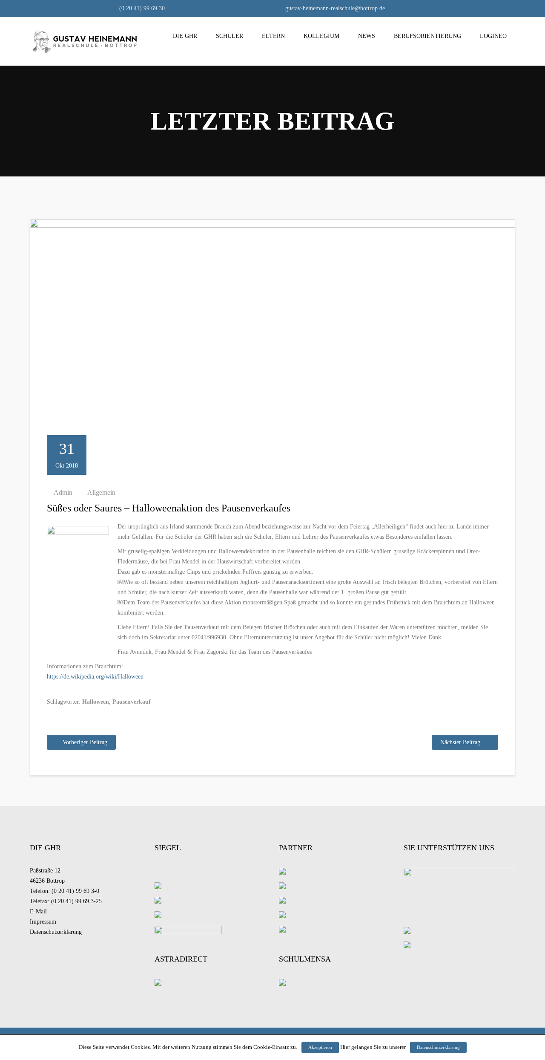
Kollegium (321, 36)
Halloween (95, 702)
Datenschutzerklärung (56, 932)
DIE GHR (185, 36)
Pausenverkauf (131, 702)
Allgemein (101, 492)
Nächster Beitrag (460, 742)
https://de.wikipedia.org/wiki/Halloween (95, 676)
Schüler (229, 36)
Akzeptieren (320, 1047)
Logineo (493, 36)
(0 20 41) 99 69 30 (141, 8)
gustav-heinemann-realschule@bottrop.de (334, 8)
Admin (63, 492)
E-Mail (38, 911)
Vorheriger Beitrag (85, 742)
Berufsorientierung (427, 36)
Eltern (273, 36)
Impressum (43, 921)
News (366, 36)
